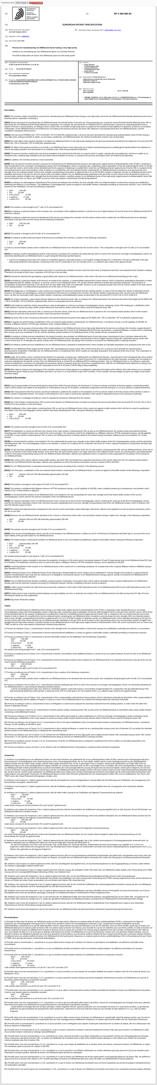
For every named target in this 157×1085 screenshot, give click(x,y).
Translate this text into (8, 3)
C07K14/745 (109, 30)
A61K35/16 (117, 30)
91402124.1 (25, 36)
